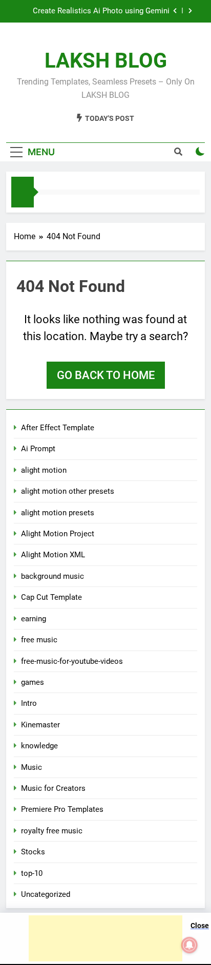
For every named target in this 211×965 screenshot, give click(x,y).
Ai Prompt (38, 448)
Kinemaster (40, 724)
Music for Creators (53, 788)
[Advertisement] (105, 938)
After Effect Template (57, 427)
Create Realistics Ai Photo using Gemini (101, 11)
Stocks (33, 851)
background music (52, 576)
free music (39, 639)
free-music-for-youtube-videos (72, 661)
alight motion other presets (67, 491)
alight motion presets (57, 512)
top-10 (32, 873)
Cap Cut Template (51, 597)
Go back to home (106, 375)
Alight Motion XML (53, 554)
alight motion (44, 470)
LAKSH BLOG (106, 61)
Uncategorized (45, 894)
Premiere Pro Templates (62, 809)
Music (31, 767)
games (32, 682)
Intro (29, 703)
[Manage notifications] (189, 945)
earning (33, 618)
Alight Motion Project (57, 533)
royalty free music (51, 830)
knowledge (39, 745)
